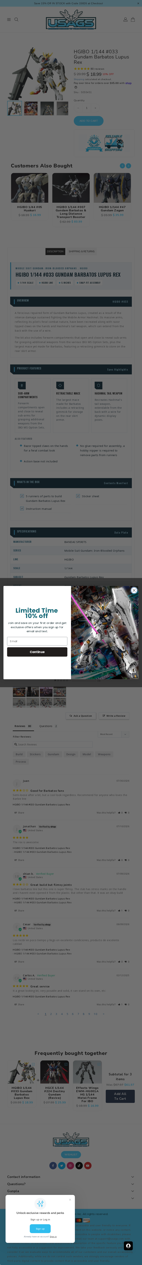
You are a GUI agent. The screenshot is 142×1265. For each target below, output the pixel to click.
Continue (37, 652)
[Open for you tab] (128, 1245)
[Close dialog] (134, 590)
